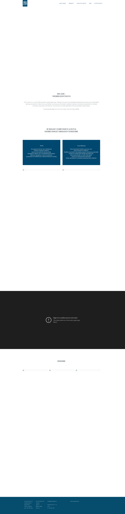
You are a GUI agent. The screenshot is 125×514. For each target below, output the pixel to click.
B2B (90, 3)
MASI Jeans (62, 3)
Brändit (71, 3)
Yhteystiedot (98, 3)
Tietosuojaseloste (74, 501)
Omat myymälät (81, 3)
